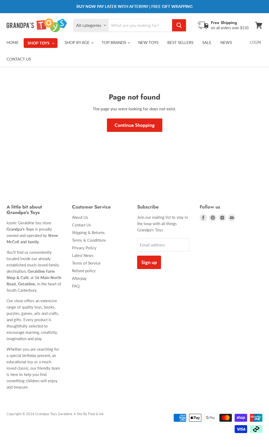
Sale (206, 42)
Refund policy (84, 270)
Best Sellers (180, 42)
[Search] (179, 25)
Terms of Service (86, 263)
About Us (80, 217)
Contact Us (19, 59)
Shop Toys (39, 43)
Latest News (83, 255)
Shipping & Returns (88, 232)
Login (255, 42)
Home (13, 42)
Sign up (149, 262)
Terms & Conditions (89, 240)
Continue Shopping (135, 125)
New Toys (148, 42)
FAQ (76, 286)
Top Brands (114, 42)
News (226, 42)
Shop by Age (78, 42)
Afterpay (79, 278)
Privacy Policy (84, 247)
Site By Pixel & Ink (90, 414)
